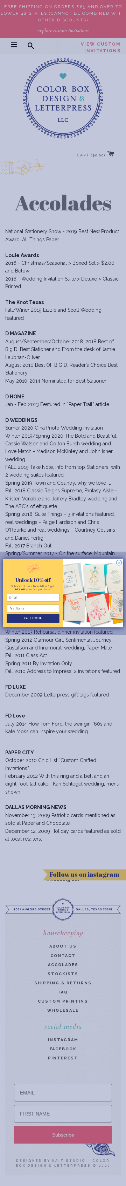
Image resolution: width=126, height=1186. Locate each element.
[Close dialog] (118, 562)
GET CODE (33, 618)
